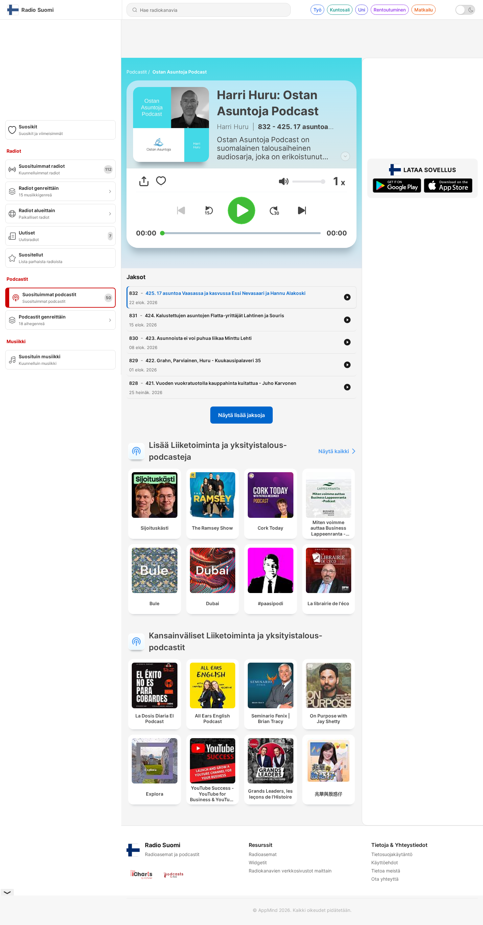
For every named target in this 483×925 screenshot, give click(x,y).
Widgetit (258, 862)
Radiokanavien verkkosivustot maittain (290, 870)
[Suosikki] (161, 181)
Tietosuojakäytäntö (391, 854)
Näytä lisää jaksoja (241, 415)
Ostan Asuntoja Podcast (179, 72)
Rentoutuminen (390, 9)
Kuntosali (340, 9)
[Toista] (241, 210)
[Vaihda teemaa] (465, 10)
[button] (283, 181)
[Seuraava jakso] (300, 210)
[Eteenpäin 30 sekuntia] (274, 210)
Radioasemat (263, 854)
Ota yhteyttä (385, 879)
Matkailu (423, 9)
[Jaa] (144, 181)
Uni (361, 9)
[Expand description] (345, 156)
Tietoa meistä (385, 870)
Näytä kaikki (333, 451)
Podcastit (136, 72)
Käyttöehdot (384, 862)
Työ (317, 9)
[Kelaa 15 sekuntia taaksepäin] (208, 210)
